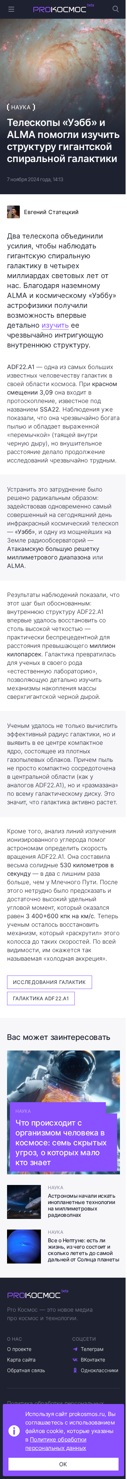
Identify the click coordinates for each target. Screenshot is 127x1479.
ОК (63, 1464)
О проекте (19, 1349)
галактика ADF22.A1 (41, 998)
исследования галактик (49, 982)
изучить (55, 325)
